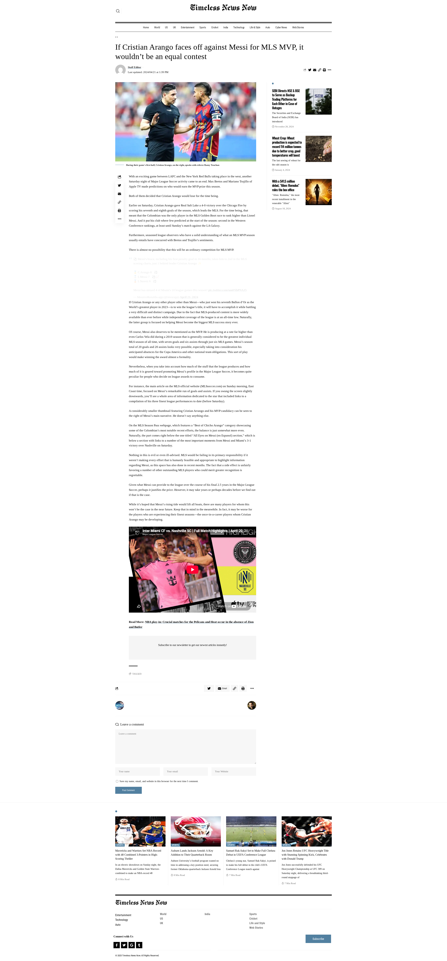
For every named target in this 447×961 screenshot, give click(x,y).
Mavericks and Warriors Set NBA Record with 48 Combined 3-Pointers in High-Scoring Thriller (138, 854)
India (207, 914)
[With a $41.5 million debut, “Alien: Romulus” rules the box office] (319, 192)
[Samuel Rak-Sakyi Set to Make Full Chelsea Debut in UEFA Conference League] (251, 831)
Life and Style (257, 923)
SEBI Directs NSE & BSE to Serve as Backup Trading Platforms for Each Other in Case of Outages (286, 99)
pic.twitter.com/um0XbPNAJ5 (227, 290)
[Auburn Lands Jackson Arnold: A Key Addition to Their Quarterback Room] (196, 831)
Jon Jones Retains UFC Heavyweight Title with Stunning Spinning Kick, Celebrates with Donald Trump (305, 854)
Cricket (253, 918)
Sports (119, 845)
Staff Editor (134, 67)
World (163, 914)
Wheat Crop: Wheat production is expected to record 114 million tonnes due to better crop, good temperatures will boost (287, 146)
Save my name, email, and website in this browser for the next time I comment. (159, 781)
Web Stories (256, 927)
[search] (118, 11)
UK (161, 923)
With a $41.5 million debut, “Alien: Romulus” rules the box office (285, 185)
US (161, 918)
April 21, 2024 (189, 297)
